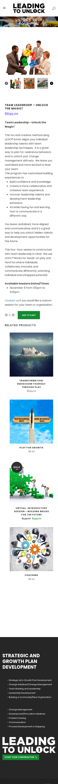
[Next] (51, 83)
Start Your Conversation (19, 757)
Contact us (12, 300)
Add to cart (29, 315)
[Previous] (6, 83)
